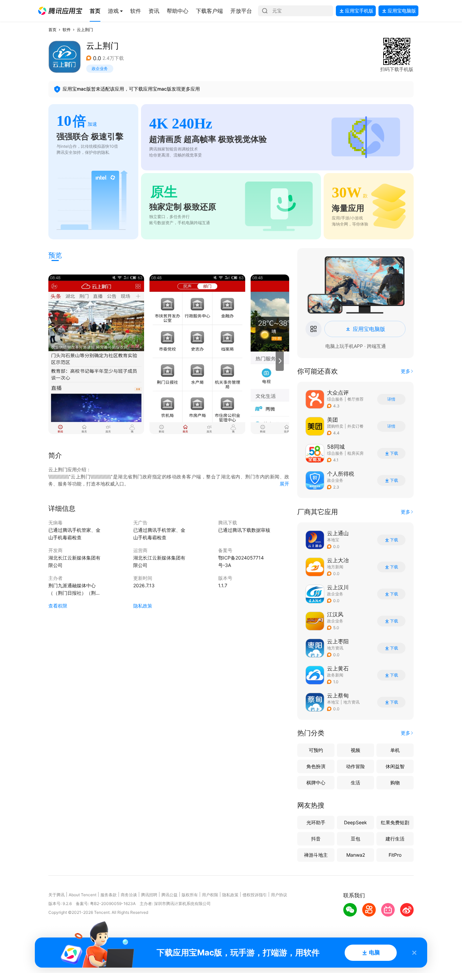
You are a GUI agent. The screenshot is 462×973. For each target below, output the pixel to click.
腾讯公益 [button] (169, 894)
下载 (394, 453)
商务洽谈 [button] (129, 894)
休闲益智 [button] (395, 766)
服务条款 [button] (108, 894)
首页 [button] (52, 29)
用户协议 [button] (279, 894)
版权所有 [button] (190, 894)
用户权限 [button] (210, 894)
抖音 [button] (316, 838)
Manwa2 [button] (355, 855)
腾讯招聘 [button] (149, 894)
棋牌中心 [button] (315, 782)
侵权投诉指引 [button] (254, 894)
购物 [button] (395, 782)
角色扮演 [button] (315, 766)
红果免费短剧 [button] (395, 822)
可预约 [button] (316, 750)
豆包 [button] (355, 838)
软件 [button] (67, 29)
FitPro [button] (395, 855)
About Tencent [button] (82, 894)
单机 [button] (395, 750)
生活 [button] (355, 782)
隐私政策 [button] (142, 606)
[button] (60, 11)
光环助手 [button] (315, 822)
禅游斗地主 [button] (316, 855)
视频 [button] (355, 750)
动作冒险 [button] (355, 766)
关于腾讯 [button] (56, 894)
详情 (391, 399)
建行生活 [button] (395, 838)
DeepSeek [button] (355, 822)
